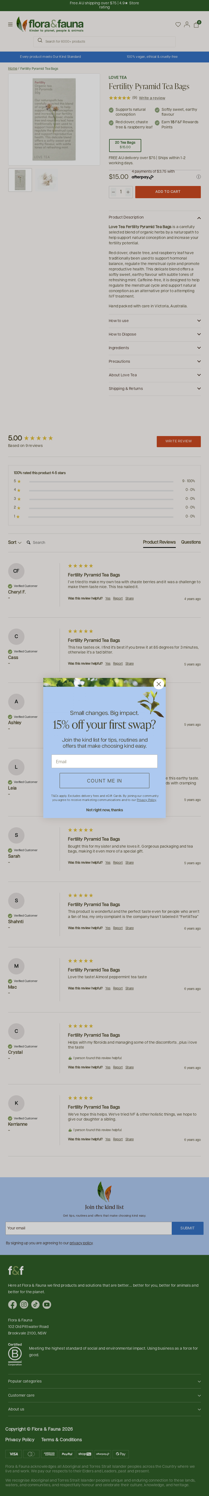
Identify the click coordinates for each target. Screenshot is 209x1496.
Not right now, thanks (104, 809)
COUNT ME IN (104, 780)
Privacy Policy (146, 800)
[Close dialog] (159, 684)
